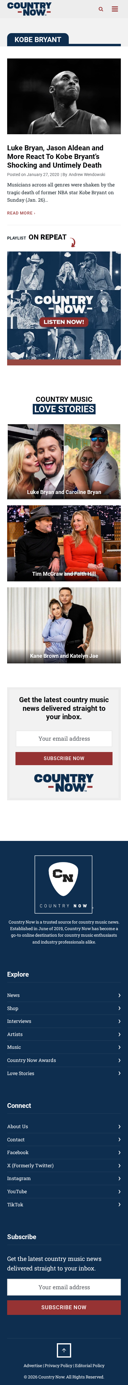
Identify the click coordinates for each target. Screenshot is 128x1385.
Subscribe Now (64, 758)
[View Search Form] (101, 9)
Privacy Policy (58, 1365)
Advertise (33, 1365)
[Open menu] (115, 9)
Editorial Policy (89, 1365)
